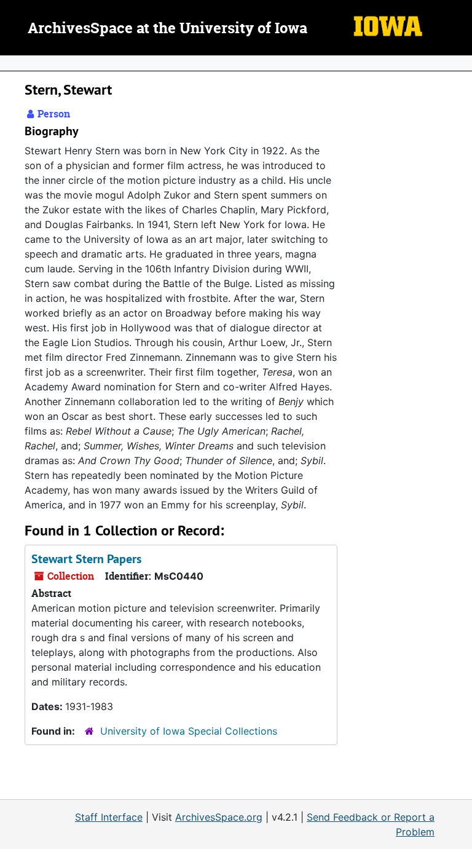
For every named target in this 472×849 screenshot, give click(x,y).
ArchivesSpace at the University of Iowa (167, 29)
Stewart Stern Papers (86, 559)
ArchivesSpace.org (218, 817)
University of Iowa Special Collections (188, 731)
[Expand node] (459, 63)
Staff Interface (109, 817)
